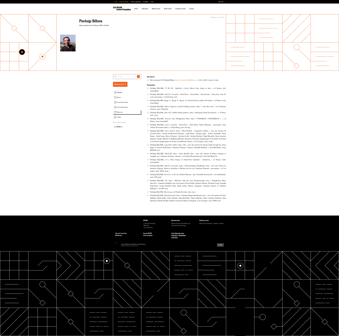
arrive (152, 2)
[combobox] (127, 76)
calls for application (136, 2)
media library (156, 9)
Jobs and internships (121, 233)
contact (191, 9)
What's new (168, 9)
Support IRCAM (147, 233)
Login (219, 2)
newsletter (145, 2)
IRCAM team (118, 235)
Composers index (180, 9)
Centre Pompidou (148, 235)
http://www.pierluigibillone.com (186, 80)
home (136, 9)
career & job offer (124, 2)
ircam (115, 2)
